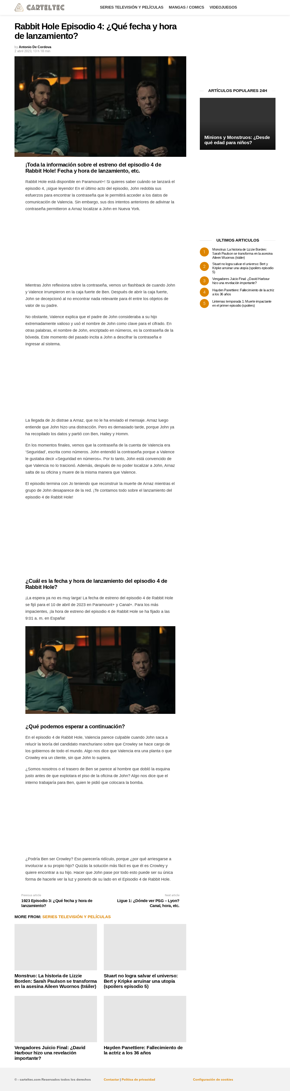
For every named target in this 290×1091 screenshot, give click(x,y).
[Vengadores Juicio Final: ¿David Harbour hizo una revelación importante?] (55, 1019)
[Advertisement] (100, 248)
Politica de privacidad (138, 1079)
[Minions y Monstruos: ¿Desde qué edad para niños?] (238, 124)
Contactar (111, 1079)
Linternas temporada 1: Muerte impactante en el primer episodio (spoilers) (241, 303)
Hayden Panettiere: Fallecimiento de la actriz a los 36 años (143, 1050)
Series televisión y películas (131, 7)
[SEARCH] (273, 7)
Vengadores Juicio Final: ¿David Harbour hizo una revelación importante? (49, 1053)
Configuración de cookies (213, 1079)
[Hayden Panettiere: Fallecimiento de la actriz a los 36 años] (145, 1019)
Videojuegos (223, 7)
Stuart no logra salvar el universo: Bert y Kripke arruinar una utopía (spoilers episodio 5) (141, 981)
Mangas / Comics (186, 7)
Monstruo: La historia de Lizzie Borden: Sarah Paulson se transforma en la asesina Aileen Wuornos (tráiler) (55, 981)
